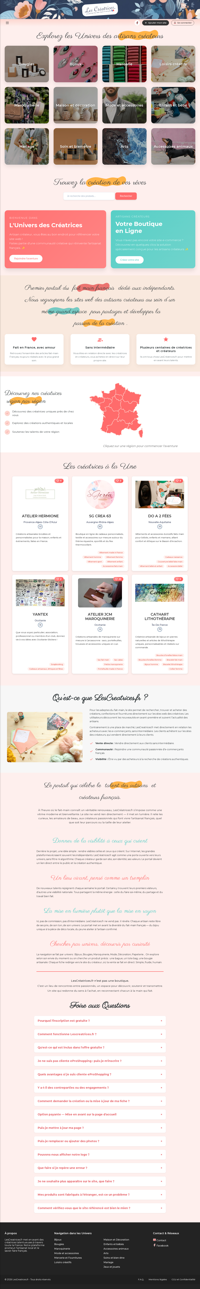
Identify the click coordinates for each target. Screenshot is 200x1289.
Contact (161, 1240)
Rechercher (126, 196)
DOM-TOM (93, 438)
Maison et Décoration (116, 1239)
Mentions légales (158, 1279)
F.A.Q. (141, 1279)
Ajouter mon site (157, 22)
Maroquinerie (62, 1248)
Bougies (59, 1244)
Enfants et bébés (114, 1244)
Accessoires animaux (116, 1248)
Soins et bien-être (114, 1257)
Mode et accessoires (66, 1253)
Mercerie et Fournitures (68, 1257)
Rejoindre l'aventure (26, 258)
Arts (106, 1253)
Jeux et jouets (112, 1266)
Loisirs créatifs (62, 1262)
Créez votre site (129, 260)
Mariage (108, 1262)
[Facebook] (137, 22)
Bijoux (57, 1239)
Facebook (162, 1245)
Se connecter (184, 22)
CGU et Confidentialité (183, 1279)
